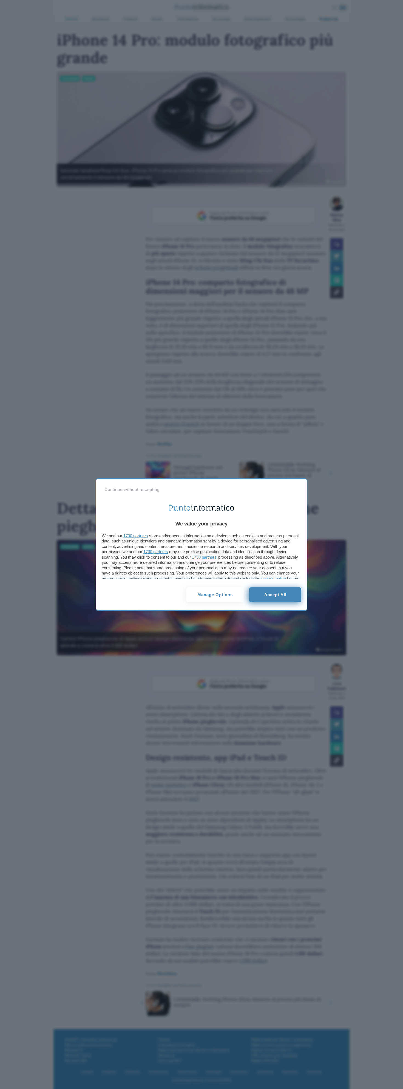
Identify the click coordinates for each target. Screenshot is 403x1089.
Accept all (275, 594)
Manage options (215, 594)
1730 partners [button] (135, 535)
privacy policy (273, 578)
